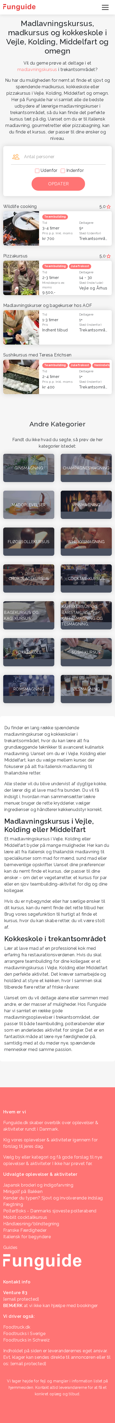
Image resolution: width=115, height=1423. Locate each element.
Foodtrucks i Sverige (24, 1333)
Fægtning (13, 1204)
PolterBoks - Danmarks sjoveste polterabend (50, 1210)
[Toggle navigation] (105, 7)
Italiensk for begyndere (27, 1236)
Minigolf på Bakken (23, 1191)
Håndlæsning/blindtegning (31, 1223)
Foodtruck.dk (16, 1327)
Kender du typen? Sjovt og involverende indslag (53, 1198)
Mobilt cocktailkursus (25, 1217)
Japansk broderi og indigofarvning (38, 1185)
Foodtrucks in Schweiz (26, 1340)
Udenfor (49, 170)
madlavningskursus (37, 69)
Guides (10, 1247)
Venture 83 (15, 1292)
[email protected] (28, 1363)
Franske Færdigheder (25, 1230)
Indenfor (75, 170)
